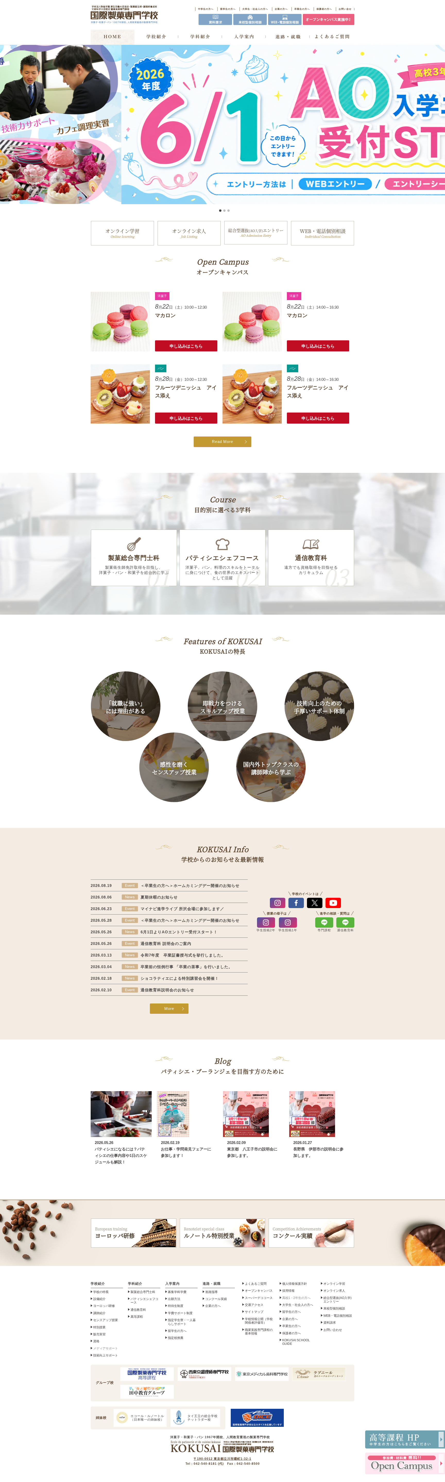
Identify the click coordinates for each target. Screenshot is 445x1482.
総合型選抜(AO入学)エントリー (337, 1299)
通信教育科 (138, 1310)
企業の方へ (281, 9)
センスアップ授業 (105, 1320)
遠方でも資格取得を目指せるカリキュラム (311, 564)
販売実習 (99, 1334)
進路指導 (211, 1292)
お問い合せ (345, 9)
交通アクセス (254, 1305)
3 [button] (228, 210)
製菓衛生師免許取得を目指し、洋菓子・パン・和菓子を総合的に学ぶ (134, 564)
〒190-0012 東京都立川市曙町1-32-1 (222, 1459)
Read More (222, 442)
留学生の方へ (228, 9)
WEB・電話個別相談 (323, 233)
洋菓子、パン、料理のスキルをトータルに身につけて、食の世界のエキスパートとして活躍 (222, 567)
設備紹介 (99, 1299)
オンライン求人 (189, 233)
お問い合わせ (332, 1330)
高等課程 (137, 1317)
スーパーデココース (259, 1298)
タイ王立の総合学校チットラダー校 (202, 1417)
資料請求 (329, 1322)
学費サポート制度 (180, 1313)
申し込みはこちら (186, 346)
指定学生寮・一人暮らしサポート (182, 1321)
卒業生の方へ (302, 9)
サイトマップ (254, 1312)
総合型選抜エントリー (256, 232)
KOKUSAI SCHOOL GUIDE (296, 1342)
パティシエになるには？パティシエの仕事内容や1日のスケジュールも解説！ (121, 1155)
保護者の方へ (324, 9)
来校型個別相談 (334, 1308)
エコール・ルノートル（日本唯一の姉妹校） (147, 1417)
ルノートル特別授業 (209, 1232)
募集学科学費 (177, 1292)
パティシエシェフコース (144, 1300)
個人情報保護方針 (294, 1284)
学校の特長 (101, 1292)
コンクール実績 (297, 1232)
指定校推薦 (175, 1338)
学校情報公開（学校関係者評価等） (259, 1320)
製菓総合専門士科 (143, 1292)
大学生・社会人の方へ (255, 9)
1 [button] (220, 210)
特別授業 (99, 1327)
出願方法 (174, 1299)
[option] (222, 124)
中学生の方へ (205, 9)
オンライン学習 (122, 233)
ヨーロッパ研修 (115, 1232)
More (169, 1009)
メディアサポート (105, 1348)
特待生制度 (175, 1306)
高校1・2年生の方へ (296, 1298)
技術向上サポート (105, 1355)
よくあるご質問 (256, 1284)
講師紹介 (99, 1313)
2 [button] (224, 210)
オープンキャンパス (259, 1290)
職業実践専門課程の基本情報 (259, 1331)
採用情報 (288, 1290)
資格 (96, 1341)
